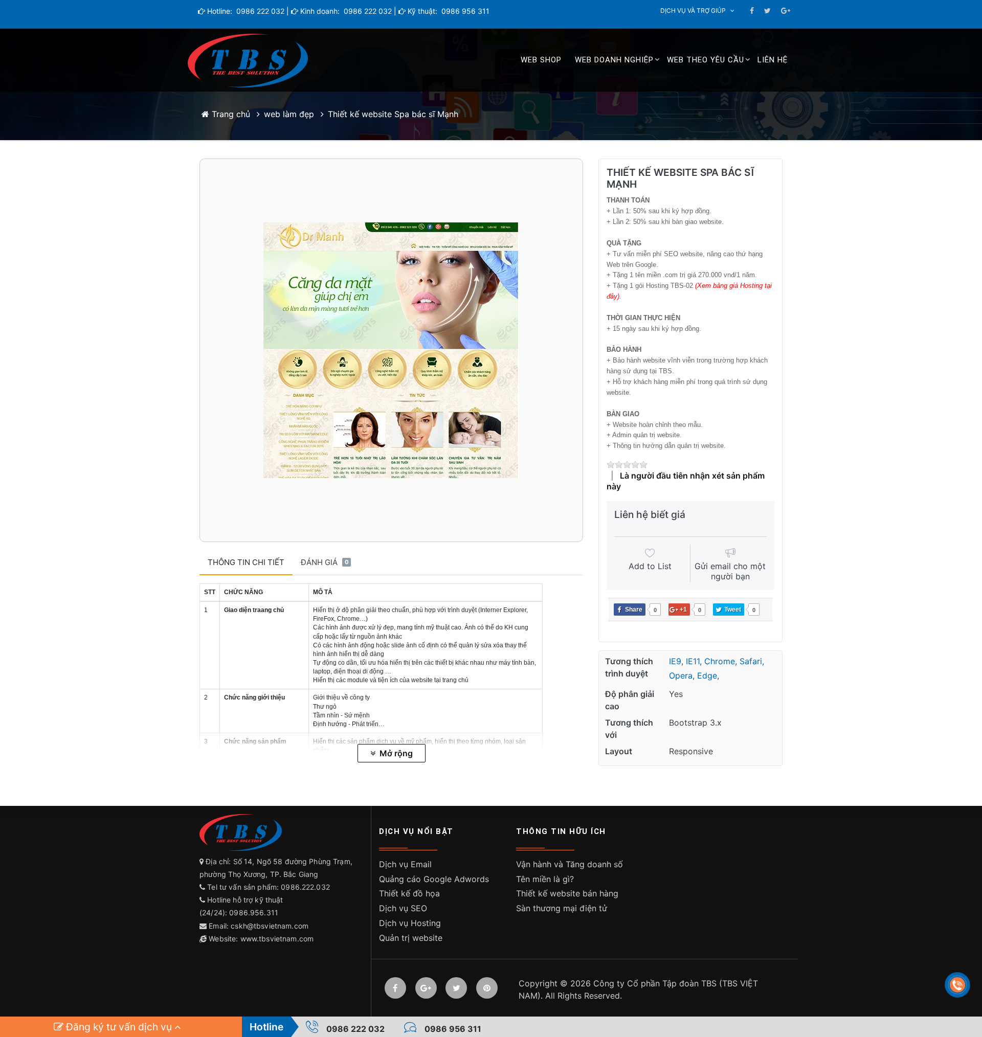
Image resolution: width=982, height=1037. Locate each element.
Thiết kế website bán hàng (567, 893)
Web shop (541, 59)
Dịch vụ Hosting (410, 923)
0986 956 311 (464, 11)
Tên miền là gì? (545, 879)
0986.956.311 (254, 912)
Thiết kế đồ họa (409, 893)
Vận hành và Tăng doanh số (569, 864)
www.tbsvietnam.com (277, 938)
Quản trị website (410, 938)
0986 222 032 (259, 11)
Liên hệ (772, 59)
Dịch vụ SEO (403, 908)
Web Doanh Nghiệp (614, 59)
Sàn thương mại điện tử (561, 908)
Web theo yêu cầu (705, 59)
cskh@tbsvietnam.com (269, 925)
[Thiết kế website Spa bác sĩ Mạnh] (391, 350)
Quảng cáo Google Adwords (434, 879)
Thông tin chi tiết (246, 562)
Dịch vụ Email (405, 864)
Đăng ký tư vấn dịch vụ (118, 1027)
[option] (391, 350)
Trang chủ (229, 114)
